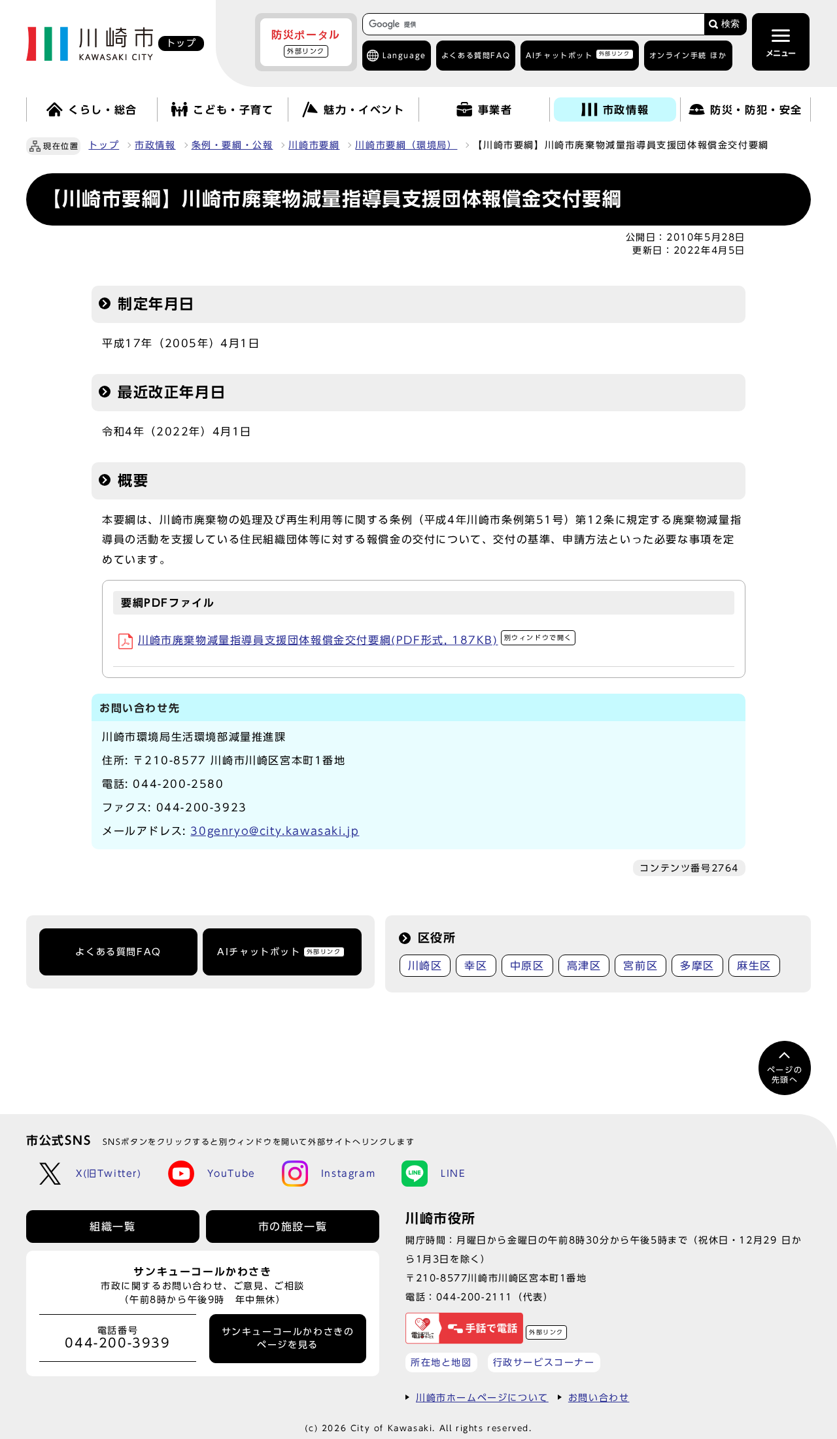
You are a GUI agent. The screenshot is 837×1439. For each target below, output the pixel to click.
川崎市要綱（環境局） (406, 145)
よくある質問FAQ (118, 952)
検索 (730, 24)
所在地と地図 (441, 1362)
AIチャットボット (578, 54)
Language (404, 55)
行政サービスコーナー (544, 1362)
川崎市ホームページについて (482, 1397)
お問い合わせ (599, 1397)
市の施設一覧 (293, 1226)
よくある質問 (475, 55)
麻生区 (754, 965)
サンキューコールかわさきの (288, 1338)
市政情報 (155, 145)
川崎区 (425, 965)
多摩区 (697, 965)
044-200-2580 (178, 784)
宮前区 (640, 965)
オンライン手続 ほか (688, 55)
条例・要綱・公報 (232, 145)
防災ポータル (306, 41)
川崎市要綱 (313, 145)
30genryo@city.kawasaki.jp (274, 831)
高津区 (584, 965)
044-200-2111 (474, 1297)
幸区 (475, 965)
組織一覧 (112, 1226)
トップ (103, 145)
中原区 (527, 965)
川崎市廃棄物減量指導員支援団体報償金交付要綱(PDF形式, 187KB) (355, 640)
